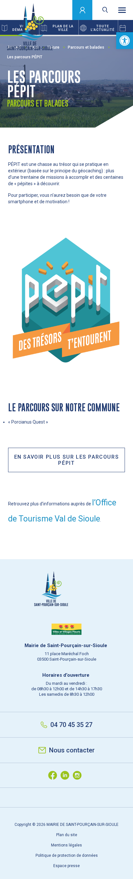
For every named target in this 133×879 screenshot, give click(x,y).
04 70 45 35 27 (71, 725)
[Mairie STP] (66, 600)
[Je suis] (82, 10)
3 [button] (55, 35)
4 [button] (77, 35)
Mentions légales (66, 845)
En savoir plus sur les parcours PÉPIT (66, 460)
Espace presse (66, 866)
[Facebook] (54, 775)
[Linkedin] (66, 775)
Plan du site (66, 835)
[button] (124, 40)
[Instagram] (79, 775)
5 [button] (100, 35)
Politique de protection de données (67, 855)
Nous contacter (72, 750)
